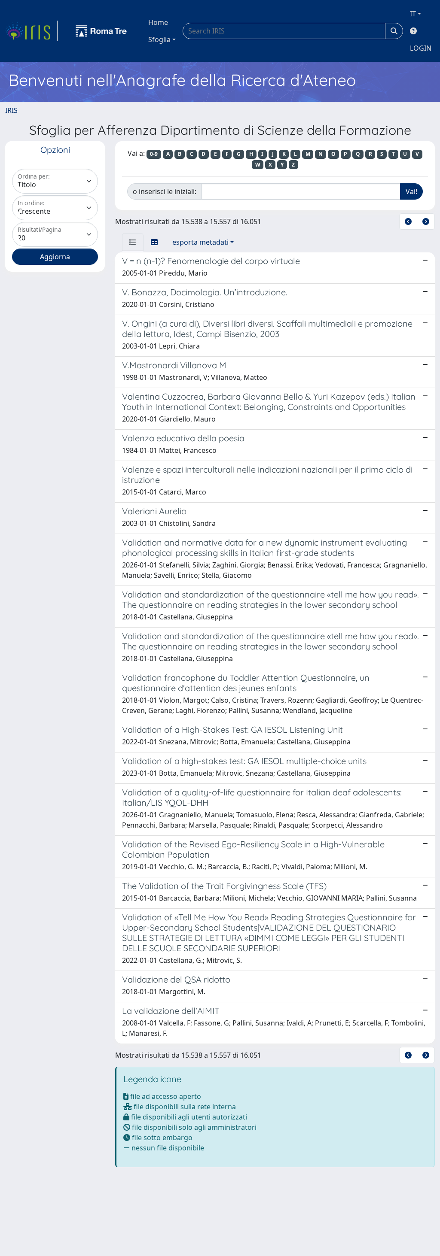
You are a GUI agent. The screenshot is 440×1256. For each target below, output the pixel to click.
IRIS (11, 110)
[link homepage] (31, 31)
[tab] (133, 242)
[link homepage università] (101, 31)
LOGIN (420, 48)
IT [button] (413, 13)
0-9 (154, 154)
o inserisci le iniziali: (164, 191)
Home (158, 22)
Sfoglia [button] (159, 39)
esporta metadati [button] (200, 242)
